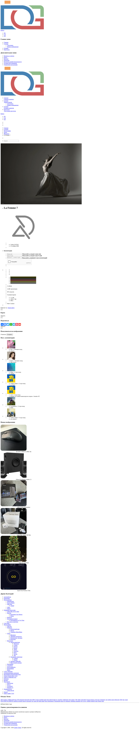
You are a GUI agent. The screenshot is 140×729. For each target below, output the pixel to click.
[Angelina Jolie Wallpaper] (11, 359)
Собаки (16, 658)
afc (64, 701)
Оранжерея (57, 701)
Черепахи (16, 643)
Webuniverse (10, 601)
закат (126, 699)
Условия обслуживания (10, 63)
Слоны (15, 645)
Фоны (12, 616)
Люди (5, 132)
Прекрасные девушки (16, 638)
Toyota (88, 699)
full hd (51, 699)
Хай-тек (9, 626)
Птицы (16, 646)
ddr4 (2, 699)
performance (50, 701)
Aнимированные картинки (11, 673)
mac (124, 699)
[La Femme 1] (11, 404)
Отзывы (6, 48)
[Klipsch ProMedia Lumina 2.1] (14, 478)
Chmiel (12, 605)
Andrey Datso (17, 727)
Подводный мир (14, 629)
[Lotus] (11, 348)
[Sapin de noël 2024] (14, 561)
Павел (9, 608)
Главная (6, 42)
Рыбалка (6, 679)
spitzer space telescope (113, 699)
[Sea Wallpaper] (11, 370)
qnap (62, 701)
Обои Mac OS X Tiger (13, 611)
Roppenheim (10, 668)
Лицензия (6, 60)
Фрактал (9, 617)
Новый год (10, 687)
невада (24, 701)
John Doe (9, 604)
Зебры (15, 649)
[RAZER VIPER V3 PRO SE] (14, 450)
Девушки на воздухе (16, 636)
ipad (96, 701)
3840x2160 (11, 699)
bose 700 (16, 699)
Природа (9, 627)
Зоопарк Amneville (15, 661)
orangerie (67, 701)
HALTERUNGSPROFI (7, 701)
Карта (5, 57)
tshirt (79, 699)
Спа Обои (6, 623)
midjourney (66, 699)
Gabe (8, 607)
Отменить (3, 334)
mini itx (55, 699)
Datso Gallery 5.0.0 (9, 693)
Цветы (12, 630)
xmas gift (36, 701)
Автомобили (7, 597)
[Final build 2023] (11, 416)
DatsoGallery (11, 307)
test (96, 699)
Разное (6, 692)
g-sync (84, 701)
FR (5, 33)
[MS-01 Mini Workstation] (14, 505)
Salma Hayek (10, 690)
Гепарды (16, 651)
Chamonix (102, 699)
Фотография (7, 131)
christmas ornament (75, 701)
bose (46, 701)
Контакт (6, 59)
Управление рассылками (11, 64)
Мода (8, 670)
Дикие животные (15, 642)
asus (98, 699)
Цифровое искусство (9, 610)
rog (81, 701)
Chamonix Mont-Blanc (16, 632)
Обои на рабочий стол (10, 677)
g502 (121, 699)
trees (48, 699)
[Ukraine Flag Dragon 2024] (11, 382)
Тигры (15, 654)
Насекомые (10, 664)
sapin (45, 699)
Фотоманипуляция (12, 619)
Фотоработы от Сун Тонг (17, 620)
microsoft (26, 699)
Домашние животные (16, 657)
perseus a (92, 699)
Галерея (6, 44)
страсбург (60, 699)
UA (5, 34)
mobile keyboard (18, 701)
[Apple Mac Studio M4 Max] (14, 533)
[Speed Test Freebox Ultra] (14, 589)
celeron (99, 701)
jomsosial (21, 699)
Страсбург (10, 665)
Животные (10, 641)
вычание (28, 701)
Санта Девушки (8, 671)
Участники (10, 45)
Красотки (13, 639)
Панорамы (7, 598)
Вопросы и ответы (9, 56)
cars (106, 699)
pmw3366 (32, 699)
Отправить (9, 334)
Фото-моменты (11, 667)
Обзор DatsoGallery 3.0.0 (10, 676)
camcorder (83, 699)
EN (5, 36)
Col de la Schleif (39, 699)
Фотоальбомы (8, 600)
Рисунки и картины (12, 621)
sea (32, 701)
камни (73, 699)
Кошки (15, 660)
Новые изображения (12, 46)
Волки (15, 648)
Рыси (15, 652)
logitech (93, 701)
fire (70, 699)
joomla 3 (5, 699)
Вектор (9, 613)
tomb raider (41, 701)
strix (103, 701)
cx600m (88, 701)
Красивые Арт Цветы (16, 614)
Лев (15, 655)
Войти (2, 30)
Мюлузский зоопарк (16, 662)
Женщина (6, 133)
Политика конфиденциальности (13, 61)
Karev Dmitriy (11, 602)
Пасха (8, 684)
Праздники (7, 681)
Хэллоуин (10, 686)
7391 (76, 699)
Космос (6, 680)
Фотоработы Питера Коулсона (12, 674)
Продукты (7, 49)
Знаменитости (8, 689)
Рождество (10, 683)
